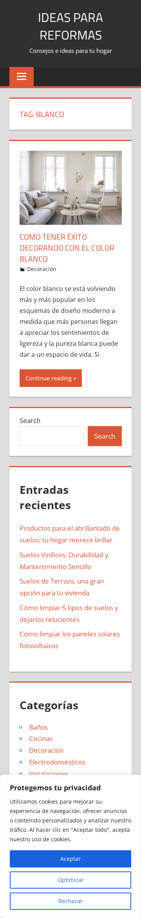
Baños (38, 727)
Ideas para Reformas (70, 26)
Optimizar (71, 880)
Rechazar (70, 901)
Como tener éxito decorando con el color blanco (67, 248)
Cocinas (40, 738)
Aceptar (70, 858)
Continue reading (48, 378)
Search (30, 420)
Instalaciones (49, 773)
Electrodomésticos (57, 761)
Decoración (41, 269)
